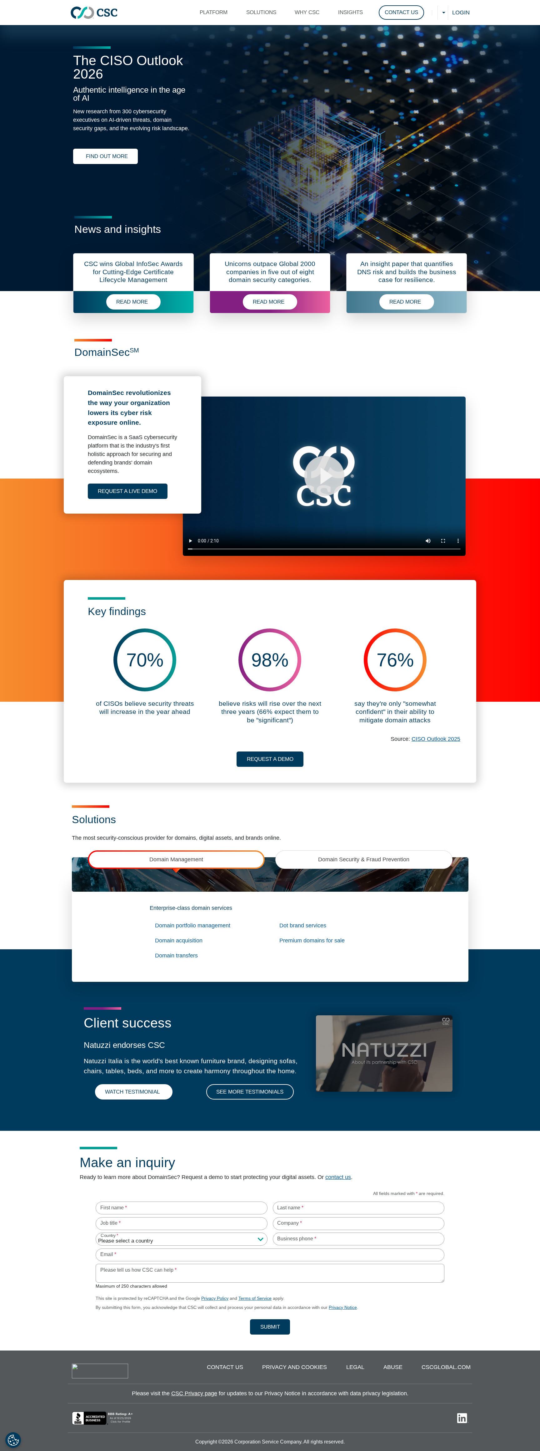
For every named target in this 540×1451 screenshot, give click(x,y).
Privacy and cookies (294, 1367)
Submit (275, 1327)
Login (461, 12)
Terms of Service (255, 1298)
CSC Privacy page (194, 1393)
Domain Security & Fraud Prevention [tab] (363, 859)
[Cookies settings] (13, 1440)
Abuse (392, 1367)
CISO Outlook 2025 (436, 739)
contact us (338, 1177)
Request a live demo (133, 491)
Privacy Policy (214, 1298)
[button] (215, 12)
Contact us (225, 1367)
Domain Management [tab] (176, 859)
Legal (355, 1367)
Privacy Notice (343, 1307)
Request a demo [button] (270, 759)
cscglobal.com (446, 1367)
